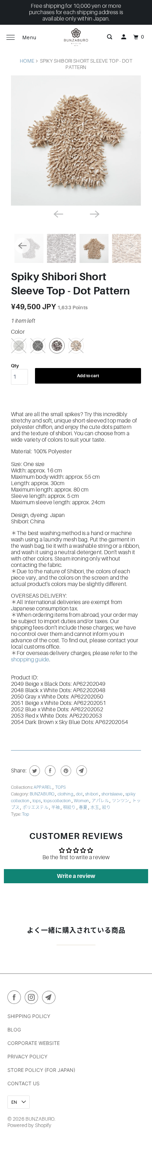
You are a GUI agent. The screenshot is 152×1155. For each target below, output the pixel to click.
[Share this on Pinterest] (65, 770)
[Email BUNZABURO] (50, 998)
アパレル (101, 800)
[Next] (94, 213)
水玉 (95, 807)
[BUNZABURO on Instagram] (33, 998)
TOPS (60, 787)
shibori (92, 794)
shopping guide (30, 659)
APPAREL (43, 787)
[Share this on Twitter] (34, 770)
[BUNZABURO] (76, 37)
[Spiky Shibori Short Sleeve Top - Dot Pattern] (76, 140)
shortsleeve (112, 794)
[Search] (109, 37)
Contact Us (23, 1083)
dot (79, 794)
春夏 (83, 807)
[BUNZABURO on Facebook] (15, 998)
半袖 (55, 807)
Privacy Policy (27, 1056)
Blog (14, 1030)
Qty (15, 365)
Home (27, 61)
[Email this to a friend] (81, 770)
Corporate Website (33, 1043)
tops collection (57, 800)
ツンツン (121, 800)
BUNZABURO (42, 794)
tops (37, 800)
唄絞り (70, 807)
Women (81, 800)
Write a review (76, 876)
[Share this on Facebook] (49, 770)
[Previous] (57, 213)
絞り (106, 807)
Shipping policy (28, 1016)
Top (25, 814)
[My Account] (123, 37)
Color (18, 332)
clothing (66, 794)
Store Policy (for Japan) (41, 1070)
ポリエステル (36, 807)
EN (14, 1102)
